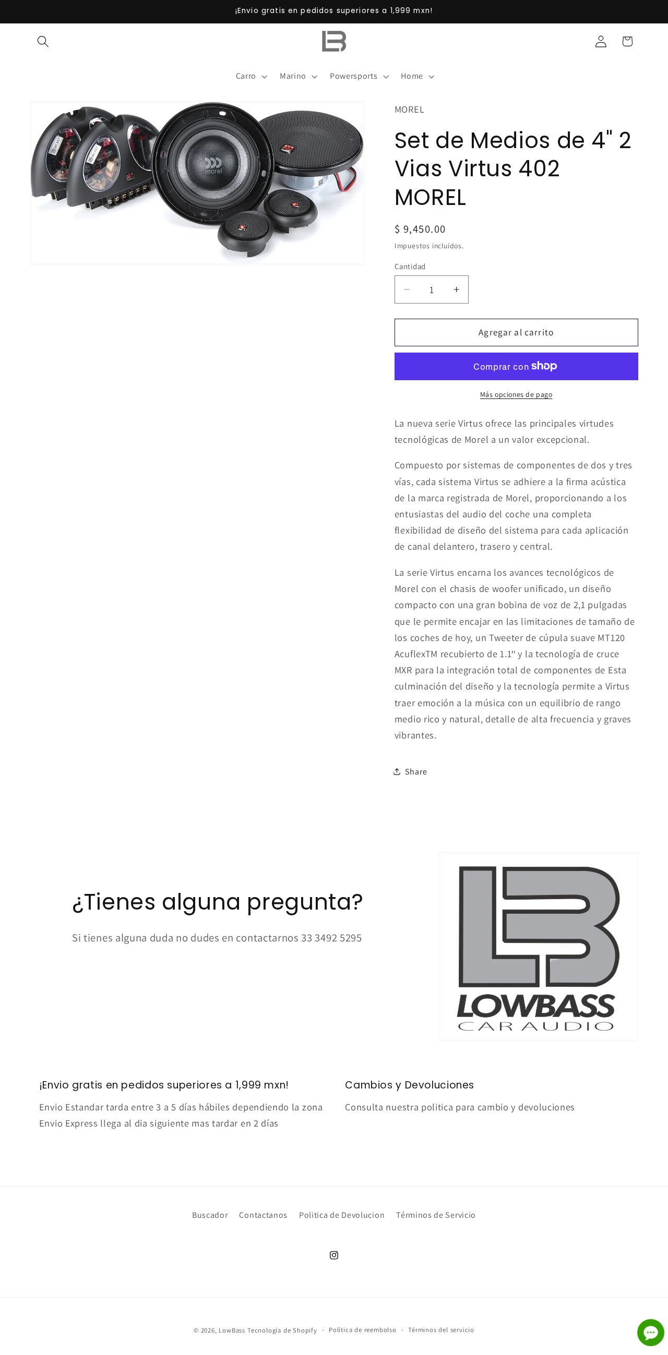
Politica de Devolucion (342, 1215)
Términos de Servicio (436, 1215)
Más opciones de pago (516, 394)
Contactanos (263, 1215)
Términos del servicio (441, 1330)
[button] (43, 41)
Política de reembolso (363, 1330)
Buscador (210, 1215)
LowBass (232, 1330)
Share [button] (416, 771)
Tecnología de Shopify (282, 1330)
